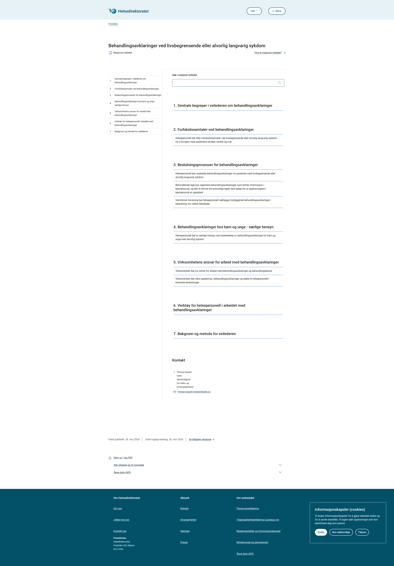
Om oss (117, 508)
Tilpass (362, 532)
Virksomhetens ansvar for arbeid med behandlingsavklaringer (130, 113)
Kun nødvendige (341, 532)
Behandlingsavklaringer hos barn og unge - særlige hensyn (132, 103)
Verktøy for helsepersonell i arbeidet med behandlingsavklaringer (131, 123)
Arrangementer (188, 519)
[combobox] (228, 82)
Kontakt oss (119, 531)
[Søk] (280, 83)
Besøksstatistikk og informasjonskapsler (259, 531)
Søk (253, 11)
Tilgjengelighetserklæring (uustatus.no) (258, 519)
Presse (184, 542)
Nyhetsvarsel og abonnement (252, 542)
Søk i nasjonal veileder (184, 75)
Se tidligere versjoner (200, 439)
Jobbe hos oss (121, 519)
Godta (321, 532)
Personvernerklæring (248, 508)
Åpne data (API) (245, 553)
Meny (278, 11)
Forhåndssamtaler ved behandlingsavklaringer (134, 89)
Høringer (185, 531)
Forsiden (113, 23)
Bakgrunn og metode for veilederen (129, 131)
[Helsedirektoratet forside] (131, 11)
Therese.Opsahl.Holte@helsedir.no (193, 392)
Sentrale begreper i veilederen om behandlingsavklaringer (128, 81)
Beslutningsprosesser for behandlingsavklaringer (135, 95)
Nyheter (184, 508)
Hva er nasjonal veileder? (268, 52)
